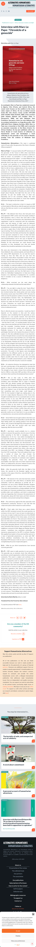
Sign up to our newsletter (18, 908)
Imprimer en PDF (18, 639)
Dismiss (18, 936)
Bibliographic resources (18, 895)
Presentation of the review (18, 868)
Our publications (18, 880)
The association (18, 876)
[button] (33, 914)
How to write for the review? (18, 886)
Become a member (16, 633)
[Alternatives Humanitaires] (18, 5)
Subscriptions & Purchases (18, 883)
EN (34, 3)
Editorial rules (18, 891)
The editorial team (18, 871)
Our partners (18, 873)
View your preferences (18, 941)
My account (30, 11)
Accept (18, 931)
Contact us (18, 901)
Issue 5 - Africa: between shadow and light (21, 22)
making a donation (8, 686)
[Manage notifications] (32, 943)
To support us (18, 898)
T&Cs (18, 944)
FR (31, 3)
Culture (18, 19)
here (20, 604)
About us (18, 865)
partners (5, 667)
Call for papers (18, 889)
